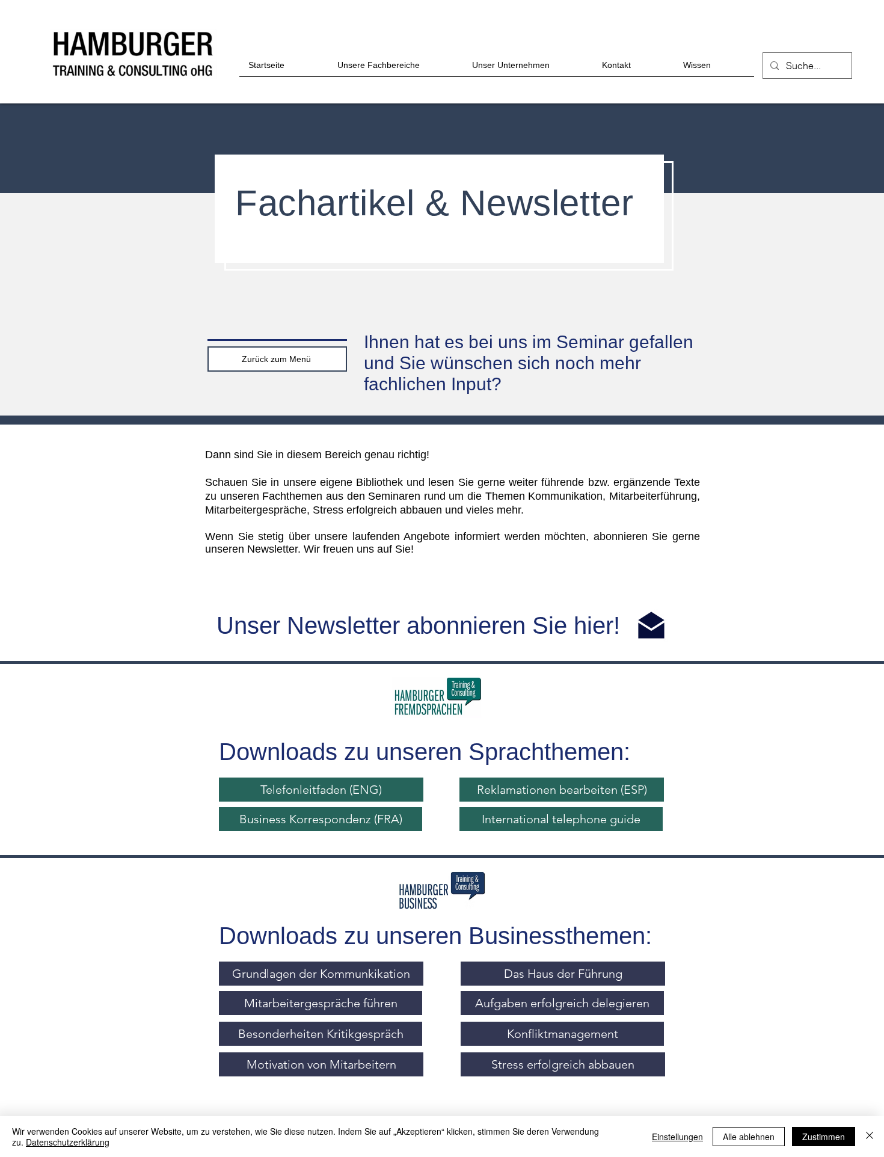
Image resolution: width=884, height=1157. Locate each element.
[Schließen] (869, 1136)
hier (593, 625)
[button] (320, 819)
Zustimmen (823, 1137)
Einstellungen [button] (677, 1137)
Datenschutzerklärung (67, 1142)
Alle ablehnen (749, 1137)
